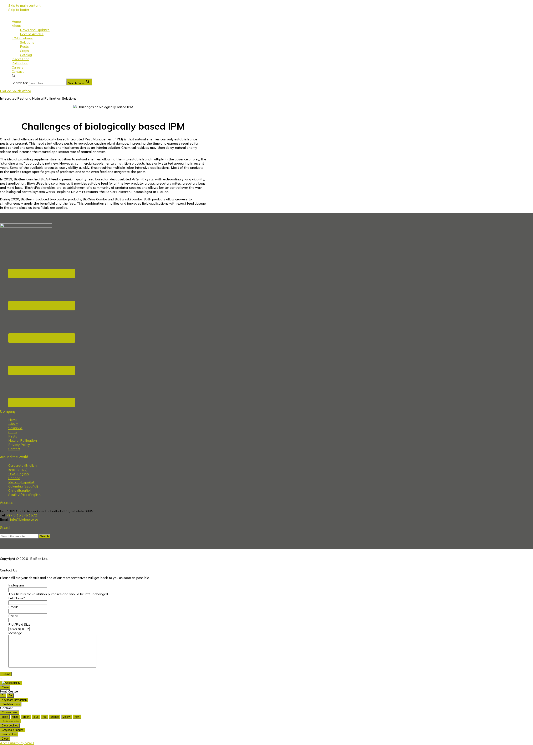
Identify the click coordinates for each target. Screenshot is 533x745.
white (15, 716)
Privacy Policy (19, 444)
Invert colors (9, 734)
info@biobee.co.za (24, 519)
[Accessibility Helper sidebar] (11, 683)
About (13, 424)
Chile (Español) (20, 490)
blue (36, 716)
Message (15, 633)
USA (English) (19, 474)
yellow (66, 716)
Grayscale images (13, 729)
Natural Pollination (22, 440)
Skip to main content (24, 5)
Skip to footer (18, 10)
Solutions (15, 428)
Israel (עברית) (17, 470)
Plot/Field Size (19, 624)
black (5, 716)
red (44, 716)
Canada (14, 478)
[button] (14, 76)
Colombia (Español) (23, 486)
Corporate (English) (23, 465)
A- (3, 695)
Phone (13, 616)
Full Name (16, 598)
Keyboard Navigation (14, 699)
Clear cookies (10, 725)
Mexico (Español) (21, 482)
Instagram (16, 585)
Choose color (9, 712)
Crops (12, 432)
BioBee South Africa (15, 91)
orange (55, 716)
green (26, 716)
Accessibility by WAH (17, 743)
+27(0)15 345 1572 (21, 515)
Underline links (10, 721)
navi (77, 716)
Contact (14, 449)
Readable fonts (11, 704)
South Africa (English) (25, 494)
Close (5, 687)
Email (13, 607)
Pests (12, 436)
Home (12, 420)
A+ (10, 695)
